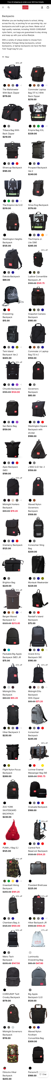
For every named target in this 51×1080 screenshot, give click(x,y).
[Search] (9, 7)
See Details (39, 2)
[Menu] (3, 7)
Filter (7, 57)
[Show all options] (21, 85)
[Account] (42, 7)
